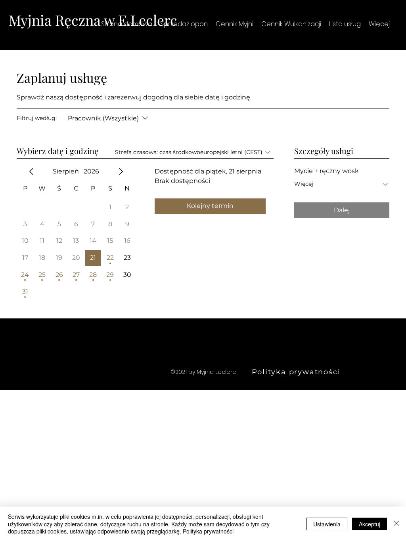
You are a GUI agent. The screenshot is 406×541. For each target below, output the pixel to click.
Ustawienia (327, 524)
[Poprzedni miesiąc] (31, 171)
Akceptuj (369, 524)
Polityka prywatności (208, 531)
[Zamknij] (396, 524)
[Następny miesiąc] (121, 171)
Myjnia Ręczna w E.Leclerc (93, 19)
